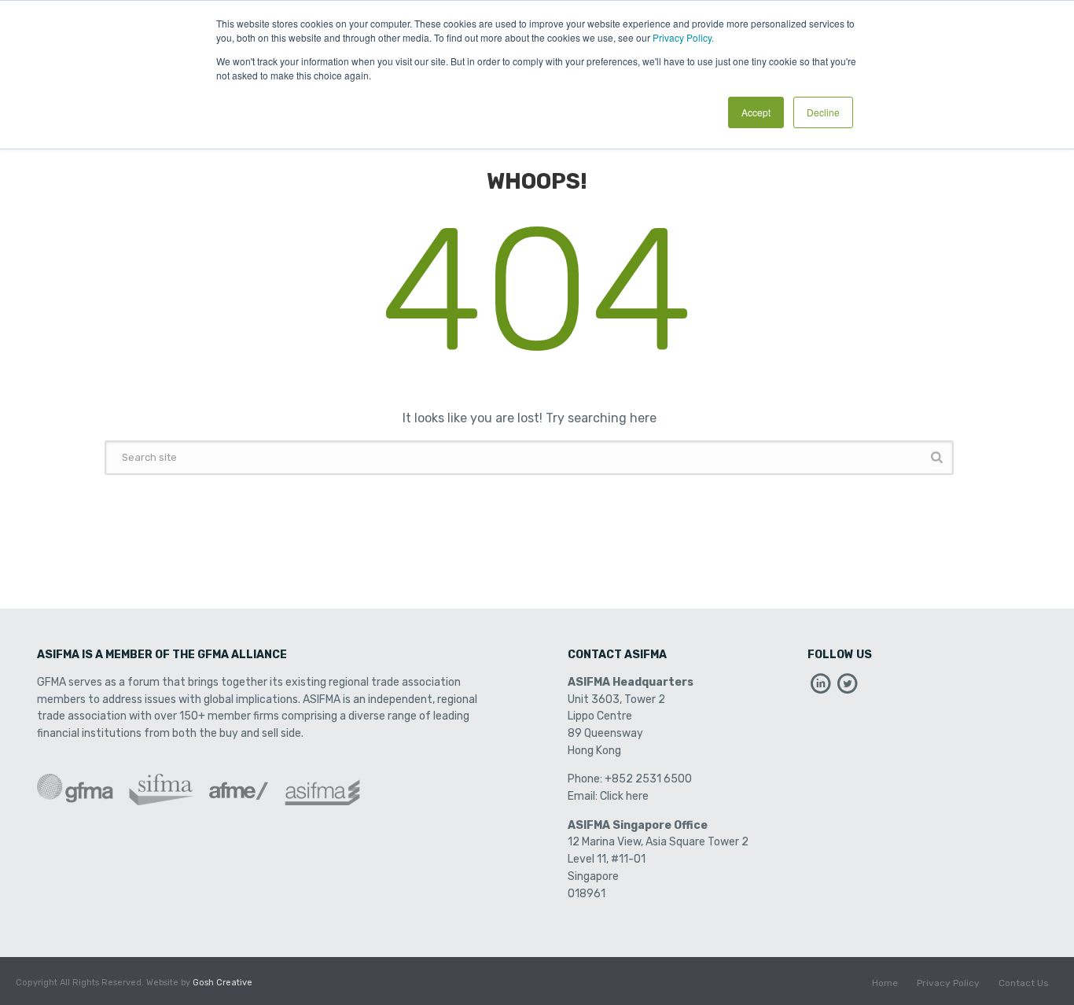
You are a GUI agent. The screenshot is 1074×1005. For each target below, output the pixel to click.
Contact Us (1024, 982)
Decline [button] (823, 112)
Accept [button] (756, 112)
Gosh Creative (222, 982)
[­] (820, 687)
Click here (624, 796)
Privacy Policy (948, 982)
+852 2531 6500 (648, 779)
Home (885, 982)
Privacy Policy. (683, 37)
